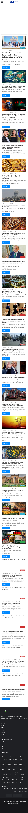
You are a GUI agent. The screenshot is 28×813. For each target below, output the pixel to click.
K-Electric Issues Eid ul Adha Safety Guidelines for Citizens (11, 604)
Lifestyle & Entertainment (7, 737)
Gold (3, 764)
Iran (23, 767)
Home (2, 725)
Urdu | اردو (3, 748)
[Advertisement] (14, 18)
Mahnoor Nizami (6, 573)
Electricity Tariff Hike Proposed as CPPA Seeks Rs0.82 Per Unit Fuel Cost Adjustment (13, 433)
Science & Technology (6, 739)
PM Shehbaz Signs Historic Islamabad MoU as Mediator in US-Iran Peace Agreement (13, 262)
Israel (3, 769)
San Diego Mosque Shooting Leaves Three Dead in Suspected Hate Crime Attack (13, 662)
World (2, 730)
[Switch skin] (26, 2)
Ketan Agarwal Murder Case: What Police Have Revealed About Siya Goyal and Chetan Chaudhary (12, 147)
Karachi (8, 769)
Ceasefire (15, 759)
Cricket (3, 761)
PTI (16, 777)
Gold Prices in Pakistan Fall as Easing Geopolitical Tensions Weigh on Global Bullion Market (12, 177)
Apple (14, 756)
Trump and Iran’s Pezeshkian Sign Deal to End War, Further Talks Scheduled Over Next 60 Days (13, 321)
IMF (7, 767)
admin (4, 50)
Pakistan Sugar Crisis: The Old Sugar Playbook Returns (11, 547)
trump (8, 782)
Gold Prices (9, 764)
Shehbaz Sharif (15, 779)
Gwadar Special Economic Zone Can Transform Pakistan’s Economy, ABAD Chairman (12, 56)
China (21, 759)
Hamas (15, 764)
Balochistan (20, 756)
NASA (3, 772)
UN (16, 782)
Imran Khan (12, 767)
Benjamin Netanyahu (6, 759)
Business (3, 732)
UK (13, 782)
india (19, 767)
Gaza (22, 761)
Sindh (22, 779)
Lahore (20, 769)
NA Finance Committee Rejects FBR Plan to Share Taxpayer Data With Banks (13, 234)
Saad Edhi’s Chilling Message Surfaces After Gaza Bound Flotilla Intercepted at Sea (13, 690)
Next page (3, 703)
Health (2, 741)
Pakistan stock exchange (18, 772)
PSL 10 (7, 777)
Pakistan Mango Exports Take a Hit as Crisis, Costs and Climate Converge (13, 519)
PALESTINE (4, 774)
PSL (3, 777)
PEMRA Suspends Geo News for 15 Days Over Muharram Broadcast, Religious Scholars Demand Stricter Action (13, 116)
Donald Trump (11, 761)
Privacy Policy (16, 806)
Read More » (6, 67)
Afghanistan (4, 756)
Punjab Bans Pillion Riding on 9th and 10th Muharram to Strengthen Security (13, 350)
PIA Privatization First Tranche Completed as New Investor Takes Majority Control (13, 86)
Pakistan (3, 727)
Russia (3, 779)
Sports (2, 734)
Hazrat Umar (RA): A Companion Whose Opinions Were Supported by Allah (12, 462)
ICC (3, 767)
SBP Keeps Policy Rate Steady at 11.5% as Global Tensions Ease (12, 491)
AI (10, 756)
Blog (2, 746)
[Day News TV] (14, 2)
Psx (12, 777)
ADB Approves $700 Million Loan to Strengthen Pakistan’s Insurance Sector (12, 292)
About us (22, 806)
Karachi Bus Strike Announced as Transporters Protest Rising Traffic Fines (12, 404)
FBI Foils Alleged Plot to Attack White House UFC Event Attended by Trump (13, 378)
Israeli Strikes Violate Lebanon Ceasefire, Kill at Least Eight (13, 205)
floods (17, 761)
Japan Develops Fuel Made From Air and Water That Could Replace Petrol (12, 632)
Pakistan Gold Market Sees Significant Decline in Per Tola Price (12, 575)
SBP (8, 779)
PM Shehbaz (21, 774)
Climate (3, 744)
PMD (15, 774)
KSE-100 (15, 769)
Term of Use (10, 806)
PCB (10, 774)
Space (3, 782)
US (20, 782)
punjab (21, 777)
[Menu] (2, 2)
